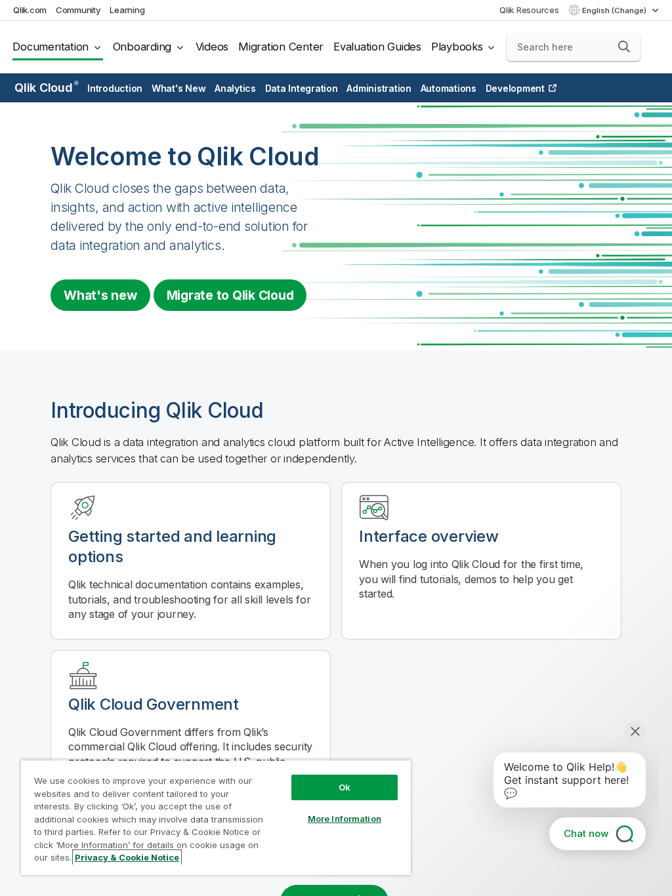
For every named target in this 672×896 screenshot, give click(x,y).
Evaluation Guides (377, 46)
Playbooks (457, 46)
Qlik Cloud (46, 87)
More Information (344, 818)
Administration (378, 88)
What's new (100, 295)
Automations (448, 88)
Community (78, 10)
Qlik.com (30, 10)
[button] (624, 46)
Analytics (235, 88)
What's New (179, 88)
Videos (212, 46)
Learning (127, 10)
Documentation (50, 46)
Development (515, 88)
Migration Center (281, 46)
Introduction (114, 88)
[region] (216, 817)
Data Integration (301, 88)
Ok (344, 787)
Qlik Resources (529, 10)
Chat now (586, 833)
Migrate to (230, 295)
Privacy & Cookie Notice (127, 857)
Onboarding (142, 46)
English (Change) (615, 10)
